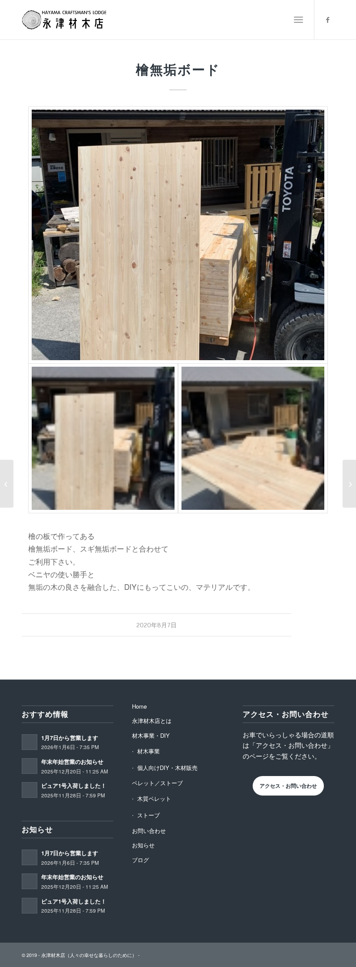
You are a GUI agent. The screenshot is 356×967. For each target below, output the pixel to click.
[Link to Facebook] (327, 19)
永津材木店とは (151, 720)
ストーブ (148, 815)
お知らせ (143, 845)
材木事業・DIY (151, 735)
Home (139, 706)
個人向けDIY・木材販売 (167, 767)
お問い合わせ (149, 830)
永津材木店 (53, 954)
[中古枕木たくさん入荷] (6, 484)
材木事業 (148, 751)
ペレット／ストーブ (157, 783)
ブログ (140, 860)
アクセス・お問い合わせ (288, 786)
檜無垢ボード (178, 69)
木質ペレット (154, 798)
